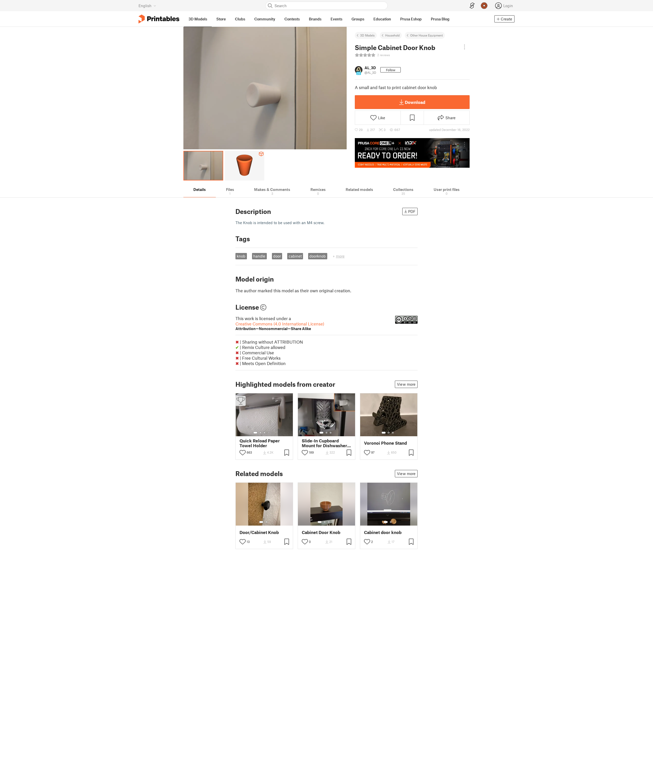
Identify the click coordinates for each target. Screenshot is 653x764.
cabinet (295, 256)
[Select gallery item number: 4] (269, 433)
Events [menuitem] (336, 19)
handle (259, 256)
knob (241, 256)
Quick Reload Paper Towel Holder (260, 443)
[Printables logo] (159, 19)
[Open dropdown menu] (464, 47)
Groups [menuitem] (357, 19)
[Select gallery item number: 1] (255, 433)
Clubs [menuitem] (240, 19)
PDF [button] (412, 211)
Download (415, 102)
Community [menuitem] (264, 19)
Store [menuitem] (221, 19)
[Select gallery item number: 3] (264, 433)
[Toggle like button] (243, 453)
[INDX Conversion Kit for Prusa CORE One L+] (412, 153)
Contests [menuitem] (292, 19)
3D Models (367, 35)
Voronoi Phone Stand (385, 443)
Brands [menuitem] (315, 19)
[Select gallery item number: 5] (272, 433)
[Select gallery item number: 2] (260, 433)
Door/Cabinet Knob (259, 532)
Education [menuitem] (382, 19)
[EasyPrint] (472, 5)
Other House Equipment (426, 35)
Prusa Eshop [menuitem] (411, 19)
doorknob (317, 256)
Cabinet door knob (382, 532)
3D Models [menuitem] (198, 19)
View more (406, 384)
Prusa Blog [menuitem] (440, 19)
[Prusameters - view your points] (484, 5)
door (277, 256)
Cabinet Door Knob (321, 532)
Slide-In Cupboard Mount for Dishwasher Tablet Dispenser (324, 443)
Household (392, 35)
